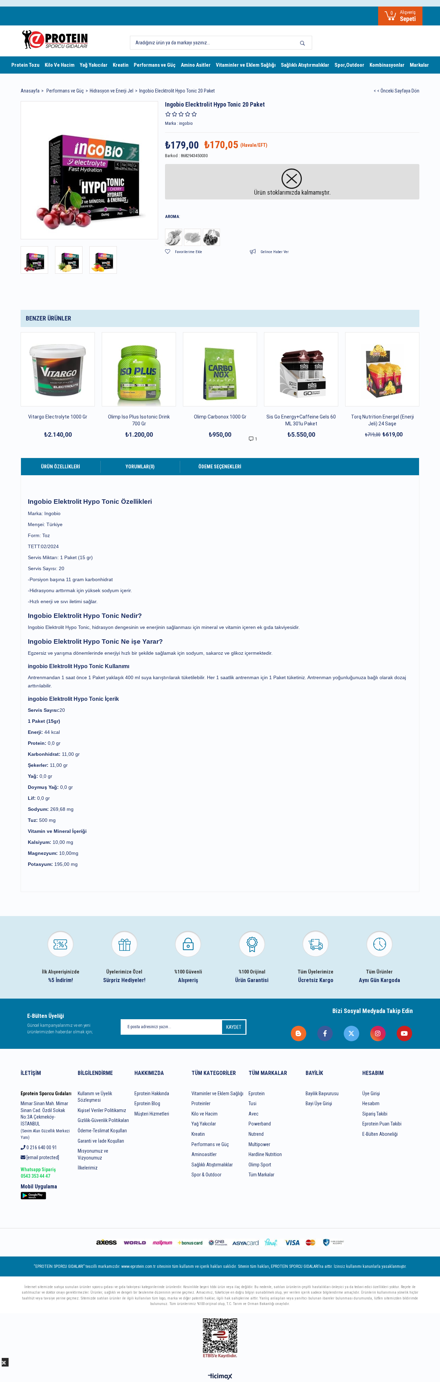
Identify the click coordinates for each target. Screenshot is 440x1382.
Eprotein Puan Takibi (382, 1124)
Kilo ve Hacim (204, 1114)
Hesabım (371, 1103)
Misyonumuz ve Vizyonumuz (93, 1154)
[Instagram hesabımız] (378, 1033)
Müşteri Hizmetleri (151, 1114)
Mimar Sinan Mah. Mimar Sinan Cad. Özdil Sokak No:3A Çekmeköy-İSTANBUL (45, 1120)
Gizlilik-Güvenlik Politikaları (103, 1120)
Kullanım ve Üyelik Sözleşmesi (95, 1097)
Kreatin (121, 65)
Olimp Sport (260, 1164)
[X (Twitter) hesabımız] (352, 1033)
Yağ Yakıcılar (94, 65)
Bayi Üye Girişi (319, 1103)
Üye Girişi (371, 1093)
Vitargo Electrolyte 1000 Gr (57, 417)
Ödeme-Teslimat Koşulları (102, 1130)
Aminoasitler (204, 1154)
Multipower (259, 1144)
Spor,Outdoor (349, 65)
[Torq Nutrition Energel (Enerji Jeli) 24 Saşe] (382, 369)
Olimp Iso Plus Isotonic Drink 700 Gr (139, 420)
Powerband (260, 1124)
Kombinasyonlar (387, 65)
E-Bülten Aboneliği (380, 1134)
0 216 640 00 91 (41, 1147)
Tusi (252, 1103)
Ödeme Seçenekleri (219, 466)
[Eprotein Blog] (299, 1033)
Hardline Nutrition (265, 1154)
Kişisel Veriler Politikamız (102, 1110)
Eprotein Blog (147, 1103)
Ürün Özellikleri (60, 466)
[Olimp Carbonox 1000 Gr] (220, 369)
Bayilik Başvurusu (322, 1093)
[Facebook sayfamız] (325, 1033)
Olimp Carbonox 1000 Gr (220, 417)
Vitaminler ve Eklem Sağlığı (246, 65)
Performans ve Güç (155, 65)
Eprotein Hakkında (151, 1093)
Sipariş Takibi (374, 1114)
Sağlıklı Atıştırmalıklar (305, 65)
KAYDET (233, 1027)
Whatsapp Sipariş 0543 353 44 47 (38, 1173)
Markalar (419, 65)
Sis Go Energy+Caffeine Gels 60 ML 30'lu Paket (301, 420)
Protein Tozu (25, 65)
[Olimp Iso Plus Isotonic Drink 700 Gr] (139, 369)
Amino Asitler (196, 65)
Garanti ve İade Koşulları (101, 1141)
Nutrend (256, 1134)
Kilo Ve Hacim (60, 65)
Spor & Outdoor (206, 1174)
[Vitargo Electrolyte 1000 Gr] (58, 369)
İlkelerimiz (88, 1168)
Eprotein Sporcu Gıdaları (46, 1093)
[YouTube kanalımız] (405, 1033)
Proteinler (200, 1103)
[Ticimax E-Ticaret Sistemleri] (220, 1377)
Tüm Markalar (261, 1174)
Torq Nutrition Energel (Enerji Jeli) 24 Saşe (382, 420)
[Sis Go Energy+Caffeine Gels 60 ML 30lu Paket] (301, 369)
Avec (253, 1114)
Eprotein (257, 1093)
